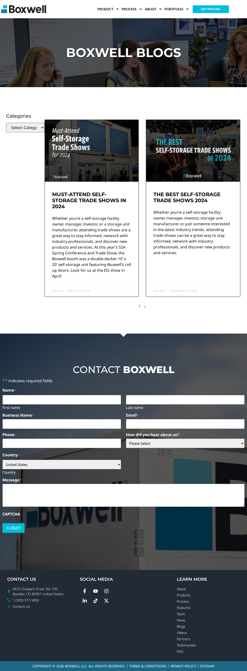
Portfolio (174, 9)
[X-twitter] (106, 601)
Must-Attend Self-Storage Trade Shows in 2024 (89, 200)
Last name (134, 407)
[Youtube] (95, 591)
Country (9, 472)
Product (105, 9)
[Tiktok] (95, 601)
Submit (13, 528)
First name (11, 407)
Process (129, 9)
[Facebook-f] (84, 591)
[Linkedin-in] (84, 601)
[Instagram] (106, 591)
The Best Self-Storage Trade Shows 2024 (186, 197)
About (150, 9)
